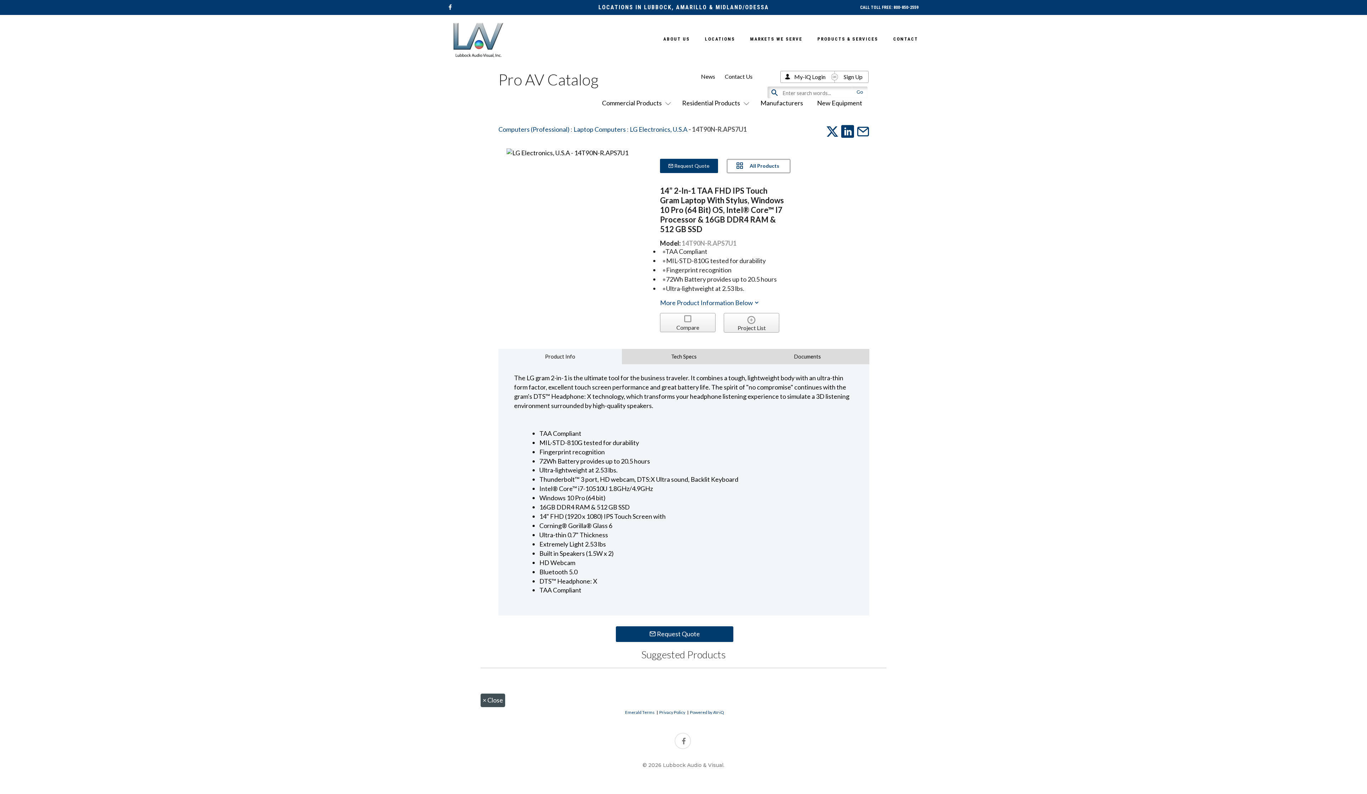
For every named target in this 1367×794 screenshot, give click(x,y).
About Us (676, 39)
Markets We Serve (776, 39)
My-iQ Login (810, 76)
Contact (905, 39)
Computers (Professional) (534, 129)
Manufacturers (781, 103)
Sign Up (853, 76)
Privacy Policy (672, 712)
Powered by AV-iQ (707, 712)
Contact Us (739, 76)
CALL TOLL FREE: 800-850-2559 (889, 7)
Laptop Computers (599, 129)
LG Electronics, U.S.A (658, 129)
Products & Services (847, 39)
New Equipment (839, 103)
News (708, 76)
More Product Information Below (707, 303)
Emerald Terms (640, 712)
